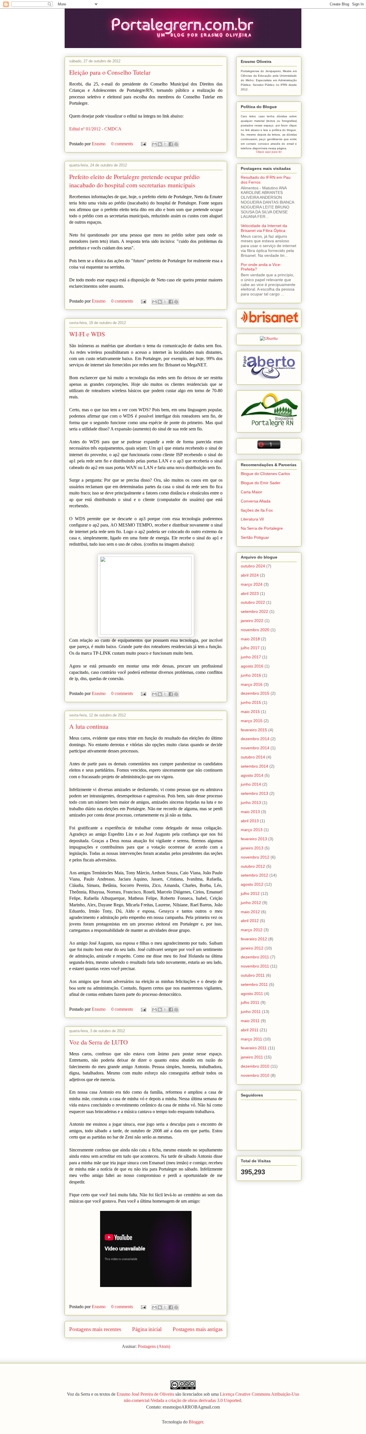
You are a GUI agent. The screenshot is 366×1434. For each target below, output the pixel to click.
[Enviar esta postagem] (143, 143)
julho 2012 (250, 893)
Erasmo (99, 143)
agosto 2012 (252, 884)
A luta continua (88, 726)
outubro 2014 (253, 757)
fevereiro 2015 (254, 730)
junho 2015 (251, 702)
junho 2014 (251, 784)
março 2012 (251, 929)
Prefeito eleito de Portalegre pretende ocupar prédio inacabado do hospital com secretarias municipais (134, 180)
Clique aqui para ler (269, 151)
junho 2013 (251, 802)
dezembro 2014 (255, 738)
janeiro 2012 (252, 948)
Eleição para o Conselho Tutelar (109, 72)
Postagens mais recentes (95, 1329)
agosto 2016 (252, 666)
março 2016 (251, 684)
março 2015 (251, 720)
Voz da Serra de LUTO (98, 1042)
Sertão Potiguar (255, 537)
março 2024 (251, 584)
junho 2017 (251, 657)
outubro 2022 (253, 602)
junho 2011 (251, 1011)
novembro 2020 (255, 629)
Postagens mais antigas (197, 1329)
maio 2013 (250, 811)
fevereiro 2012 (254, 939)
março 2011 (251, 1039)
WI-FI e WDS (87, 334)
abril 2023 (250, 593)
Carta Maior (251, 492)
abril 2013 (250, 821)
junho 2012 (251, 902)
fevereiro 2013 (254, 839)
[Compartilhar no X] (165, 144)
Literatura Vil (252, 519)
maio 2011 (250, 1020)
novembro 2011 (255, 966)
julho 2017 (250, 648)
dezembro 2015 (255, 693)
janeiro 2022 (252, 620)
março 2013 (251, 829)
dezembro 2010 (255, 1066)
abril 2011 (249, 1030)
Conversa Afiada (255, 501)
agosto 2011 (252, 993)
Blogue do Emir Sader (261, 482)
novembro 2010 (255, 1075)
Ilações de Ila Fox (257, 510)
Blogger (196, 1421)
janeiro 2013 (252, 848)
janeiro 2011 (252, 1057)
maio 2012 (250, 911)
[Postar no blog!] (160, 144)
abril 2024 (250, 575)
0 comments (122, 143)
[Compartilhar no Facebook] (171, 144)
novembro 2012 (255, 857)
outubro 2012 (253, 866)
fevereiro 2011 (254, 1048)
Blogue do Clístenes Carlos (265, 473)
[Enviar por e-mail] (154, 144)
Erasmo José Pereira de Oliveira (145, 1394)
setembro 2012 (254, 875)
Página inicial (147, 1329)
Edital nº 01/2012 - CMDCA (95, 128)
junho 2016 (251, 675)
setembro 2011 (254, 984)
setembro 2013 (254, 793)
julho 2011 (250, 1002)
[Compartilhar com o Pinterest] (176, 144)
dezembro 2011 (255, 957)
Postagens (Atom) (154, 1346)
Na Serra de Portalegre (262, 528)
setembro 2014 (254, 766)
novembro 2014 (255, 748)
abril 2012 (250, 920)
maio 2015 (250, 711)
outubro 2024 (253, 566)
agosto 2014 (252, 775)
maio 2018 (250, 639)
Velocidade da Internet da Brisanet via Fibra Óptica (264, 228)
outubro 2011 (253, 975)
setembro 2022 (254, 611)
